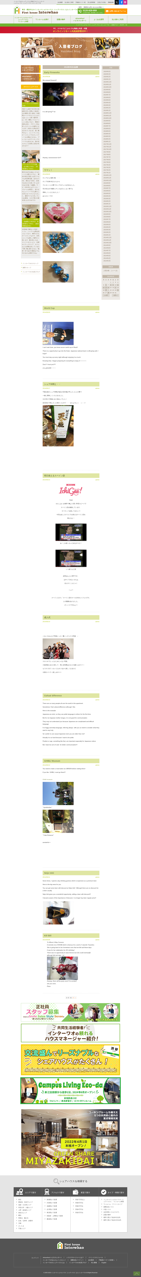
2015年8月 (107, 217)
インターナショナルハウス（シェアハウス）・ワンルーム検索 (114, 1200)
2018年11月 (107, 115)
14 (108, 287)
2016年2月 (107, 201)
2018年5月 (107, 131)
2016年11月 (107, 178)
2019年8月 (107, 92)
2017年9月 (107, 152)
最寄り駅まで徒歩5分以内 (112, 1217)
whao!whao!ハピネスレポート (28, 78)
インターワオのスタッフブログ (28, 69)
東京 (19, 1199)
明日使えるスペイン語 (54, 475)
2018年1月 (107, 141)
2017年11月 (107, 146)
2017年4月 (107, 165)
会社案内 (91, 1260)
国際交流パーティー (77, 1260)
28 (108, 293)
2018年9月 (107, 121)
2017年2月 (107, 170)
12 (103, 287)
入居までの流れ (101, 2)
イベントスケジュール (95, 1257)
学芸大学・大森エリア (25, 1207)
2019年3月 (107, 105)
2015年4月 (107, 227)
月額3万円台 (79, 1212)
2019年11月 (107, 84)
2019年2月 (107, 108)
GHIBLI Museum (52, 761)
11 (118, 285)
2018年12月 (107, 113)
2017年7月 (107, 157)
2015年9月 (107, 214)
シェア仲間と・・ (52, 384)
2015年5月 (107, 224)
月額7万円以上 (80, 1199)
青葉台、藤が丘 (23, 1218)
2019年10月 (107, 87)
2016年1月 (107, 204)
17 (115, 287)
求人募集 (94, 1262)
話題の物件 (107, 1215)
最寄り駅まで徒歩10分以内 (112, 1220)
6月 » (115, 295)
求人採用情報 (91, 2)
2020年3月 (107, 74)
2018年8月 (107, 123)
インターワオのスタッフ (30, 263)
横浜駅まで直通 (52, 1219)
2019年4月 (107, 102)
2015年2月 (107, 232)
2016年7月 (107, 188)
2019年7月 (107, 95)
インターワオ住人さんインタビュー (54, 1260)
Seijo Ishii (49, 873)
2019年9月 (107, 89)
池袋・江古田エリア (24, 1205)
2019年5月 (107, 100)
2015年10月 (107, 211)
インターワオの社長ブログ (31, 272)
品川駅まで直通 (52, 1209)
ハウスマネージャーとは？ (75, 1257)
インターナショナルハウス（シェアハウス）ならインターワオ (68, 1272)
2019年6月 (107, 97)
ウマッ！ (48, 170)
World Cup (49, 308)
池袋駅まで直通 (52, 1206)
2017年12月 (107, 144)
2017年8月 (107, 154)
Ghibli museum (47, 779)
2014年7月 (107, 250)
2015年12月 (107, 206)
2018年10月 (107, 118)
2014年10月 (107, 242)
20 (106, 290)
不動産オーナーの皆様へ (107, 1260)
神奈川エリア (22, 1213)
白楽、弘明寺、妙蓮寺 (25, 1220)
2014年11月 (107, 240)
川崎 (19, 1223)
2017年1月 (107, 172)
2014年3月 (107, 261)
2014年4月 (107, 258)
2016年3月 (107, 198)
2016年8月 (107, 185)
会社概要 (60, 2)
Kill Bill (47, 935)
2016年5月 (107, 193)
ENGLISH (111, 2)
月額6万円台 (79, 1203)
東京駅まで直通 (52, 1212)
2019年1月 (107, 110)
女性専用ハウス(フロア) (111, 1212)
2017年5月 (107, 162)
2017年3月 (107, 167)
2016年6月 (107, 191)
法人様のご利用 (69, 2)
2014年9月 (107, 245)
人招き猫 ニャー (109, 270)
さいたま (21, 1226)
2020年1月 (107, 79)
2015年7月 (107, 219)
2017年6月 (107, 159)
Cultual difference (53, 695)
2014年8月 (107, 248)
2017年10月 (107, 149)
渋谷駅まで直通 (52, 1203)
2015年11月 (107, 209)
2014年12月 (107, 237)
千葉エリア (22, 1228)
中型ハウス (107, 1209)
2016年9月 (107, 183)
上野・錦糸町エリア (24, 1210)
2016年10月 (107, 180)
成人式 (47, 617)
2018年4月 (107, 134)
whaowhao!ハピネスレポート (52, 1257)
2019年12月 (107, 82)
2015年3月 (107, 229)
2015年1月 (107, 235)
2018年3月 (107, 136)
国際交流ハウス (109, 1207)
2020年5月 (107, 71)
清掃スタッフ (27, 267)
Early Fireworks (52, 72)
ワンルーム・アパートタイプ (113, 1204)
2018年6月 (107, 128)
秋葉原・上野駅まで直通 (55, 1216)
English (104, 1262)
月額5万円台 (79, 1206)
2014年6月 (107, 253)
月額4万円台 (79, 1209)
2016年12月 (107, 175)
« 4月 (106, 295)
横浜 (19, 1215)
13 (106, 287)
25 (118, 290)
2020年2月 (107, 76)
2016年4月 (107, 196)
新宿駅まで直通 (52, 1199)
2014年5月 (107, 255)
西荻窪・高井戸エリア (25, 1202)
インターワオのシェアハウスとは (54, 1262)
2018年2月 (107, 139)
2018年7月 (107, 126)
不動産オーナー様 (80, 2)
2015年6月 (107, 222)
